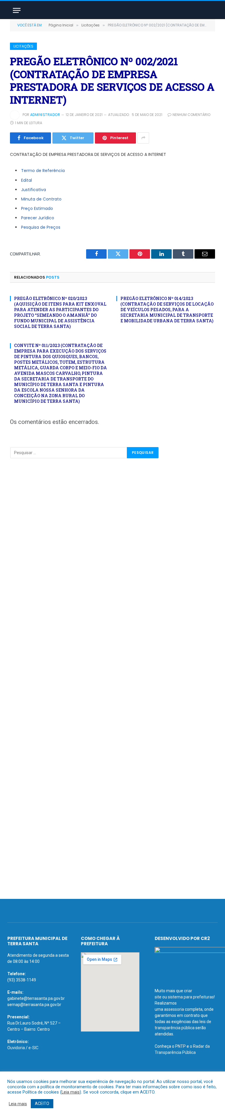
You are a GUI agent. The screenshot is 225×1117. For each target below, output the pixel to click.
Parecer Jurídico (37, 218)
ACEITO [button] (42, 1103)
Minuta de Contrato (41, 199)
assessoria (174, 1009)
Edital (26, 180)
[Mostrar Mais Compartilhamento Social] (143, 138)
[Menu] (17, 10)
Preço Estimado (37, 208)
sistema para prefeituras (191, 997)
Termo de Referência (43, 170)
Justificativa (33, 190)
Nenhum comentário (191, 114)
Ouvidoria (16, 1047)
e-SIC (33, 1047)
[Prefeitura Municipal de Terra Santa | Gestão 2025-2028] (112, 10)
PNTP (180, 1046)
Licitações (23, 46)
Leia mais (71, 1092)
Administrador (45, 114)
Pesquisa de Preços (40, 227)
